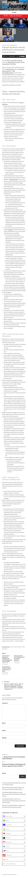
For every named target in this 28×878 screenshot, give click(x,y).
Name (4, 723)
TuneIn (22, 62)
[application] (14, 56)
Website (4, 738)
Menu (14, 12)
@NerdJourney (10, 69)
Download (19, 60)
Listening (20, 686)
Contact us (5, 647)
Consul (21, 102)
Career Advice (13, 683)
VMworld (10, 229)
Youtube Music (6, 64)
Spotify (18, 62)
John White (13, 45)
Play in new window (12, 60)
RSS (11, 64)
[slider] (23, 56)
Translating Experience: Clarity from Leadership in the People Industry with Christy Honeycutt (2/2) (14, 800)
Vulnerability (8, 689)
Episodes (7, 681)
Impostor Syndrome (10, 686)
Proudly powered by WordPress (9, 874)
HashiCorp (5, 104)
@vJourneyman (6, 71)
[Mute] (20, 56)
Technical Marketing (10, 687)
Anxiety (6, 683)
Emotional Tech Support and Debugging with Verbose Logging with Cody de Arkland (7, 658)
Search (4, 773)
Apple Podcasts (12, 62)
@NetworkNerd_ (10, 72)
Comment (5, 703)
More (14, 64)
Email (4, 730)
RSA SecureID (13, 179)
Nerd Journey (10, 2)
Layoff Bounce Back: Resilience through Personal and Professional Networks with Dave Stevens (14, 794)
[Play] (4, 56)
